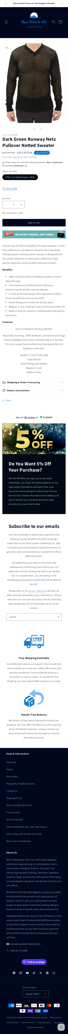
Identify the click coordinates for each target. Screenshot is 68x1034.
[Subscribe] (58, 617)
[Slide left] (27, 129)
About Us (11, 762)
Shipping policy (44, 1022)
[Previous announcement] (5, 3)
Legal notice (59, 1022)
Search (9, 769)
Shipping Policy (14, 798)
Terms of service (28, 1022)
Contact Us (12, 791)
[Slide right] (40, 129)
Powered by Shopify (39, 1017)
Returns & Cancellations (18, 841)
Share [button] (8, 400)
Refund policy (55, 1017)
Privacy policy (13, 1022)
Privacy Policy (13, 812)
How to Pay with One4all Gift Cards (24, 833)
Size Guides (12, 776)
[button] (6, 21)
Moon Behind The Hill (22, 1017)
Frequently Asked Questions (20, 783)
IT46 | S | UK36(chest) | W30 (20, 177)
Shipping (16, 157)
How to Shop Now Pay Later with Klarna (26, 826)
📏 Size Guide (9, 188)
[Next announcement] (62, 3)
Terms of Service (14, 819)
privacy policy (36, 590)
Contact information (35, 1027)
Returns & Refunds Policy (19, 805)
